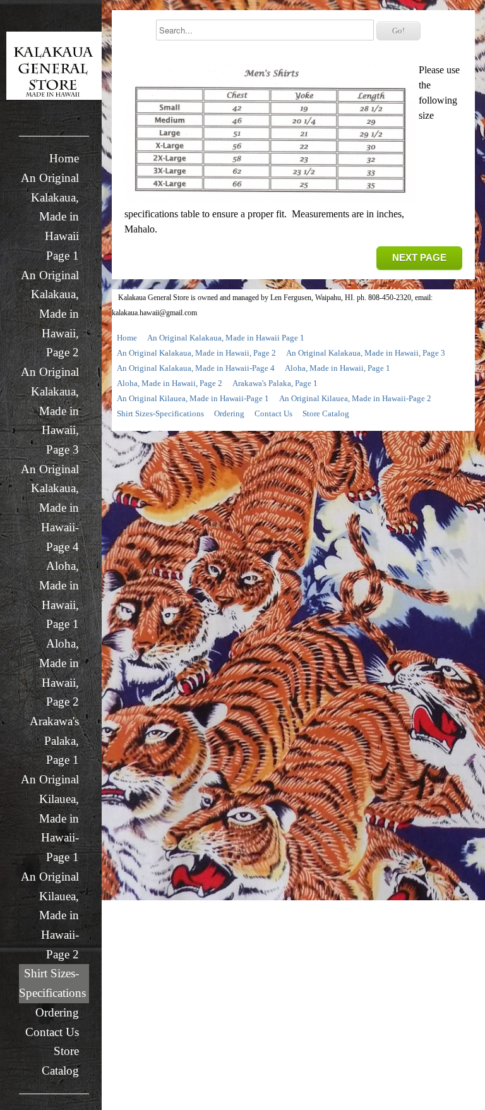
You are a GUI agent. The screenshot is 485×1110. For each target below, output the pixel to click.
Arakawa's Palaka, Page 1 (54, 740)
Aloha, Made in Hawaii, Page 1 (59, 594)
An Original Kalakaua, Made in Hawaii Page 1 (50, 216)
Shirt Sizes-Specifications (52, 983)
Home (64, 158)
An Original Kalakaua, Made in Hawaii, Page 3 (50, 410)
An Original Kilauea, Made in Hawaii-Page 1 (50, 818)
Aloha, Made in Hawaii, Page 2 (59, 672)
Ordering (57, 1012)
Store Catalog (60, 1060)
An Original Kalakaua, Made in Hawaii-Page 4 (50, 507)
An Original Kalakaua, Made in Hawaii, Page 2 (50, 313)
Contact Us (52, 1032)
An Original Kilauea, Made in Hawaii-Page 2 (50, 915)
